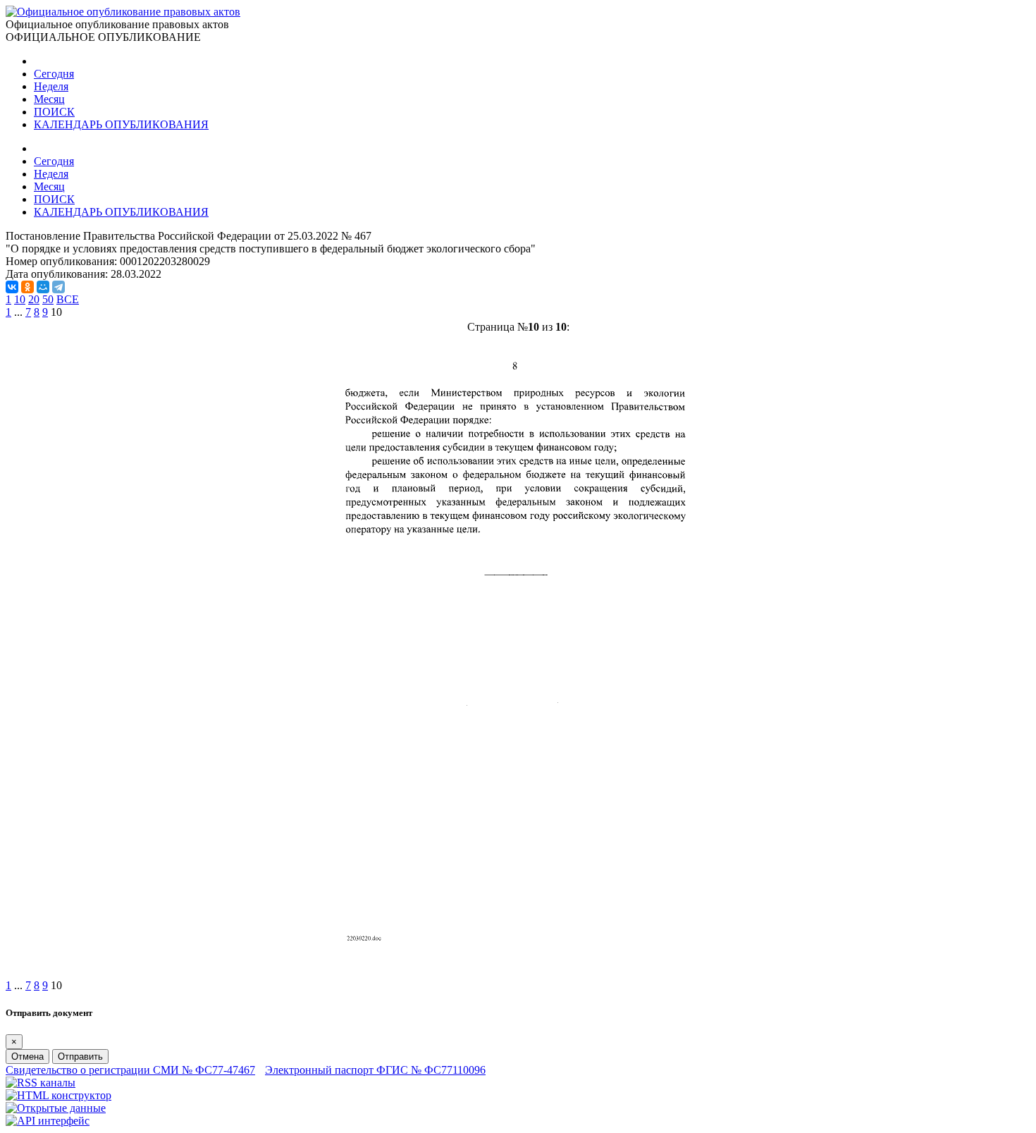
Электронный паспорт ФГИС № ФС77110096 (375, 1070)
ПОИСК (54, 112)
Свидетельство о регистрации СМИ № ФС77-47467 (130, 1070)
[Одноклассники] (27, 287)
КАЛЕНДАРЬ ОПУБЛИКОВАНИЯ (121, 124)
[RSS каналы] (40, 1083)
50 (48, 299)
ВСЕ (67, 299)
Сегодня (54, 74)
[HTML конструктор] (58, 1095)
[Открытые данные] (56, 1108)
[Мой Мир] (43, 287)
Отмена (27, 1056)
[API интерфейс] (48, 1121)
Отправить (80, 1056)
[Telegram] (58, 287)
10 (19, 299)
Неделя (51, 86)
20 (33, 299)
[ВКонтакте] (12, 287)
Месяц (49, 99)
